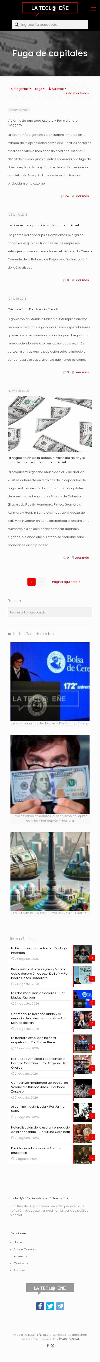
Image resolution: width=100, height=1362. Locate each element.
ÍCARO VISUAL (69, 1339)
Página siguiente (64, 582)
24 (67, 196)
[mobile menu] (94, 9)
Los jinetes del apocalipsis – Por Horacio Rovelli (44, 225)
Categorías (20, 89)
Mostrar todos (78, 93)
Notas (18, 1242)
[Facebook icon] (47, 1345)
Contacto (21, 1263)
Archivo (19, 1270)
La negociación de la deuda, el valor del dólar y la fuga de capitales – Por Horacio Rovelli (46, 460)
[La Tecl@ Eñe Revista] (50, 9)
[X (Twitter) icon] (52, 1345)
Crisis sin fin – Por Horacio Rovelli (33, 309)
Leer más (82, 196)
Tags (38, 89)
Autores (58, 89)
